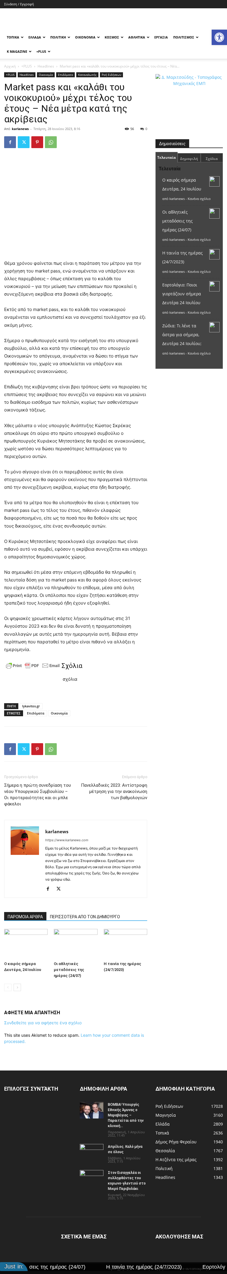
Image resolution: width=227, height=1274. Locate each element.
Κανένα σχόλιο (199, 198)
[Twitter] (24, 142)
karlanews (20, 128)
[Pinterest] (37, 142)
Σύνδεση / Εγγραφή (19, 4)
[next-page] (17, 987)
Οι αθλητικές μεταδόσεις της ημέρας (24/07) (69, 969)
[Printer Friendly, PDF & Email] (32, 665)
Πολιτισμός (183, 37)
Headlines (46, 66)
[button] (219, 37)
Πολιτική (58, 37)
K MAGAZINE (17, 51)
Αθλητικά (136, 37)
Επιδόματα (65, 75)
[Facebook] (10, 142)
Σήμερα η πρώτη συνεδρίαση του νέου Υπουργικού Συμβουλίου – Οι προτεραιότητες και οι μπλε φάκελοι (37, 795)
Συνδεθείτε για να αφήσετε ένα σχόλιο (43, 1022)
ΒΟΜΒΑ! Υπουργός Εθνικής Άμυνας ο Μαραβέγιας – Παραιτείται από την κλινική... (126, 1115)
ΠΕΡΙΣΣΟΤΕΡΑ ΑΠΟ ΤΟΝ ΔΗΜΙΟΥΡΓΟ (85, 916)
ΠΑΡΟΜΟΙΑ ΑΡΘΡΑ (25, 916)
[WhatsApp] (51, 142)
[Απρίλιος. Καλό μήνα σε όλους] (91, 1152)
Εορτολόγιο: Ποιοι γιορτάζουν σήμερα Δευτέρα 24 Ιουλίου (181, 293)
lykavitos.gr (31, 706)
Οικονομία (85, 37)
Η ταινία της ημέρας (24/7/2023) (118, 1267)
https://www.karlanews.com (66, 840)
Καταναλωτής (87, 75)
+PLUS (41, 51)
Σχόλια (212, 158)
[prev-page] (8, 987)
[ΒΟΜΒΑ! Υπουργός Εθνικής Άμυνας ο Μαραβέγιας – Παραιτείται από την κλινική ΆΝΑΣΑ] (91, 1110)
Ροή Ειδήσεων (111, 75)
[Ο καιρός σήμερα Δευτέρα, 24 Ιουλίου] (26, 944)
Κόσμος (112, 37)
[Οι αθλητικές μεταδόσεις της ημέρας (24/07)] (75, 944)
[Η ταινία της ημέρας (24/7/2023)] (125, 944)
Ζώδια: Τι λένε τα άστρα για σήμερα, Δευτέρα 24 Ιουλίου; (182, 334)
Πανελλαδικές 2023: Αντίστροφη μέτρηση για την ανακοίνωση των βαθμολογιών (114, 791)
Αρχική (10, 66)
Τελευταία (166, 157)
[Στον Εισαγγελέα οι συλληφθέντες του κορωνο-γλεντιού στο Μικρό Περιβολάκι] (91, 1178)
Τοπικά (13, 37)
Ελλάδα (34, 37)
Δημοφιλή (189, 158)
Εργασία (161, 37)
